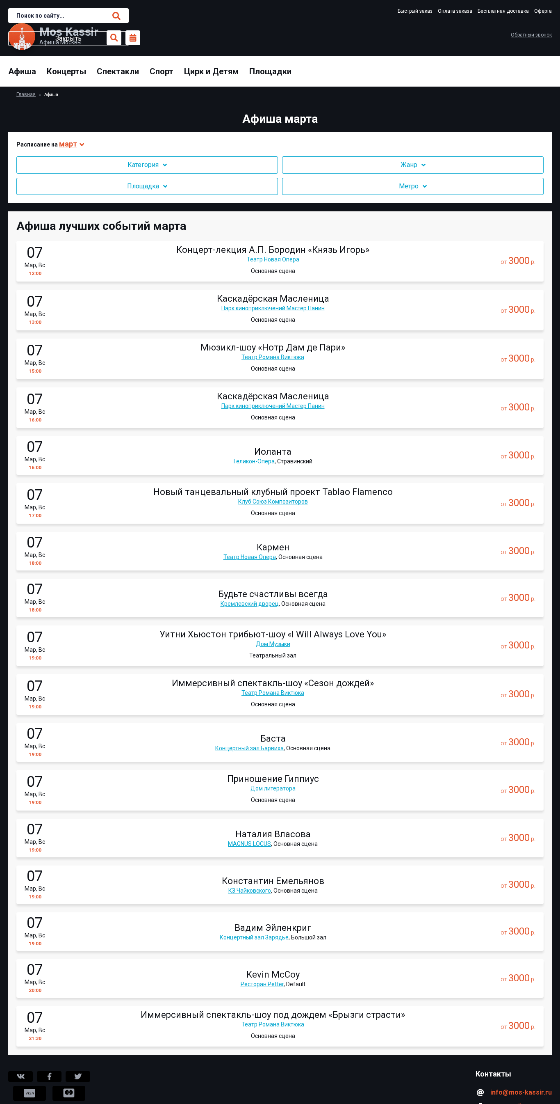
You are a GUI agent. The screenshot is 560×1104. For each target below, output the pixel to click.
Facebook (49, 1076)
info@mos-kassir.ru (521, 1092)
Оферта (543, 11)
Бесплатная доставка (503, 11)
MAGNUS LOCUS (249, 844)
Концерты (66, 71)
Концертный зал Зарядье (254, 937)
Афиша (22, 71)
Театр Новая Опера (273, 259)
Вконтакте (20, 1076)
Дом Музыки (273, 644)
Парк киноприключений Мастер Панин (273, 308)
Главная (26, 94)
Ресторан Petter (262, 984)
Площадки (270, 71)
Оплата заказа (455, 11)
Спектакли (118, 71)
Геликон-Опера (254, 461)
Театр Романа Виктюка (272, 357)
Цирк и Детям (211, 71)
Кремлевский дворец (250, 603)
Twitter (78, 1076)
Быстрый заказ (415, 11)
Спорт (161, 71)
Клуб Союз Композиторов (273, 501)
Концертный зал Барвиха (249, 748)
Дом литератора (273, 788)
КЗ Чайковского (249, 890)
